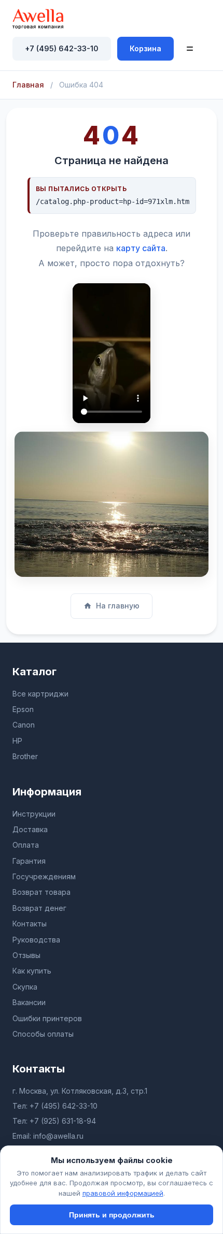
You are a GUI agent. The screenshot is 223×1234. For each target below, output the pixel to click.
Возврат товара (41, 892)
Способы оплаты (43, 1033)
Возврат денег (39, 908)
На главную (118, 605)
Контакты (29, 923)
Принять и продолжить (112, 1215)
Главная (28, 84)
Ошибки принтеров (47, 1018)
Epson (23, 709)
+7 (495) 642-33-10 (62, 48)
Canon (23, 724)
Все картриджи (40, 693)
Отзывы (26, 955)
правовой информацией (122, 1193)
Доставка (30, 829)
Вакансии (29, 1002)
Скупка (24, 986)
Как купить (31, 970)
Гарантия (29, 860)
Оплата (25, 844)
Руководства (36, 939)
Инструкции (33, 813)
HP (17, 740)
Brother (25, 756)
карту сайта (140, 248)
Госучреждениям (44, 876)
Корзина (145, 48)
